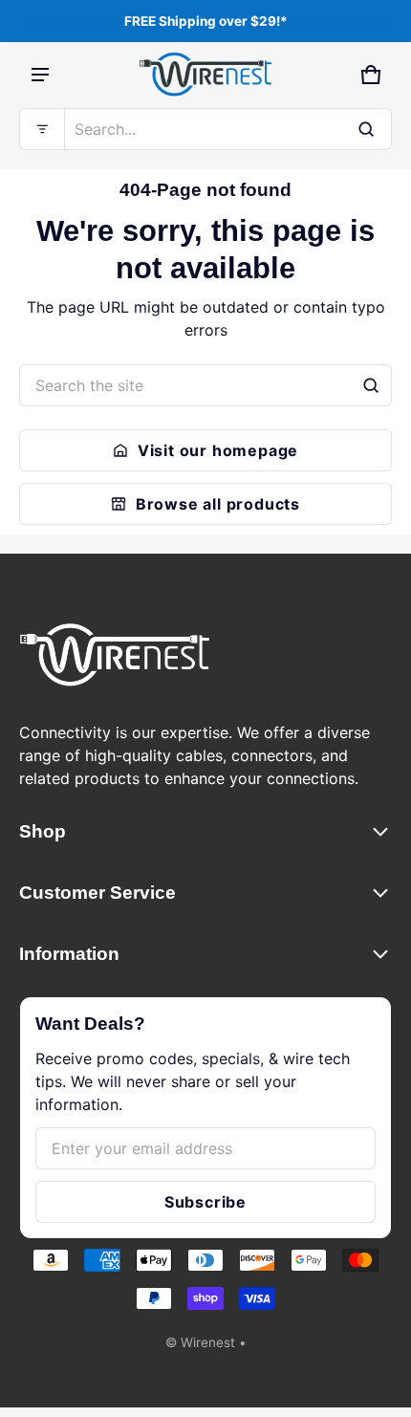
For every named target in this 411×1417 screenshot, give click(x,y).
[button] (205, 129)
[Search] (371, 385)
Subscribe (205, 1201)
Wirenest (208, 1342)
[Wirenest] (205, 74)
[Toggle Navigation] (40, 75)
